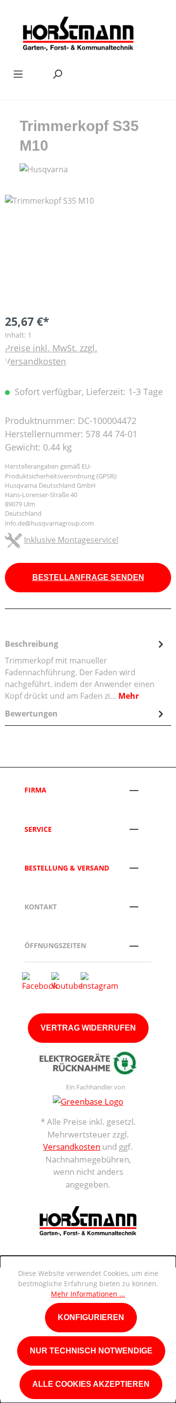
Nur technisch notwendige (91, 1351)
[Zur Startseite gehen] (78, 31)
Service (38, 829)
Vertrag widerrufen (88, 1028)
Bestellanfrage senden (88, 577)
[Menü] (18, 73)
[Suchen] (57, 73)
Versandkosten (71, 1146)
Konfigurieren (91, 1317)
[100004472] (88, 250)
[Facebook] (39, 981)
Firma (35, 789)
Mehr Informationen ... (88, 1293)
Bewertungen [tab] (31, 713)
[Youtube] (67, 981)
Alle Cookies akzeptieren (91, 1384)
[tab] (85, 669)
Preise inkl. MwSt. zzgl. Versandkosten (51, 354)
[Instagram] (99, 981)
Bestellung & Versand (66, 868)
